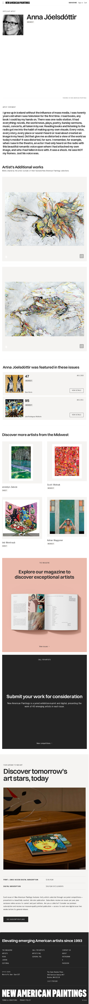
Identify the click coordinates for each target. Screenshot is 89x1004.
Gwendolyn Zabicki (8, 487)
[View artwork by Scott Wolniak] (67, 461)
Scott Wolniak (53, 485)
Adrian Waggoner (55, 540)
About (64, 953)
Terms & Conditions (9, 1000)
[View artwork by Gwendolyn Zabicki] (21, 462)
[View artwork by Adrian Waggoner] (67, 517)
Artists (5, 953)
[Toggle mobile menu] (3, 3)
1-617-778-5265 (52, 981)
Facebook (65, 963)
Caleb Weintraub (7, 543)
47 (27, 376)
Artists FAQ (36, 953)
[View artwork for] (82, 256)
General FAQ (36, 956)
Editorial (5, 963)
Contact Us (66, 950)
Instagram (66, 956)
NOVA (4, 956)
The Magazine (7, 950)
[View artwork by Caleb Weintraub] (21, 518)
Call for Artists (38, 950)
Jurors (4, 959)
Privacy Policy (25, 1000)
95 (27, 400)
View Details (76, 390)
